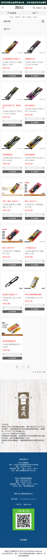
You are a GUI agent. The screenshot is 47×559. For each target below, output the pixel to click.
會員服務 (23, 540)
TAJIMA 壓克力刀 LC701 (34, 298)
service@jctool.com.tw (28, 499)
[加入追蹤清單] (20, 39)
